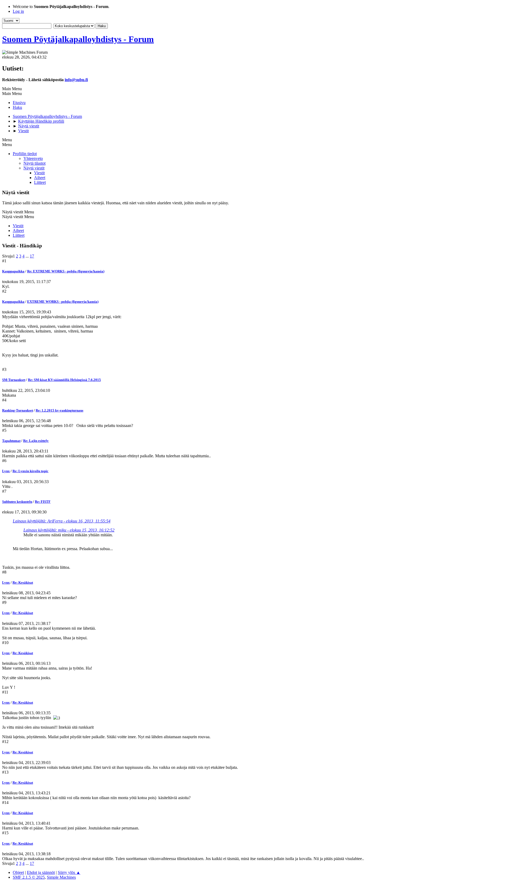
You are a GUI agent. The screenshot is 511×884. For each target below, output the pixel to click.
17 (32, 256)
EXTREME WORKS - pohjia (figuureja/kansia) (62, 302)
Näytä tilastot (34, 163)
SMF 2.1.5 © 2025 (29, 877)
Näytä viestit (33, 168)
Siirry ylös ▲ (69, 872)
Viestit (39, 173)
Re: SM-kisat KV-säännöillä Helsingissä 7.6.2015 (64, 380)
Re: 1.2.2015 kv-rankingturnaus (59, 410)
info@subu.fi (76, 79)
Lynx (6, 471)
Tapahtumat (11, 441)
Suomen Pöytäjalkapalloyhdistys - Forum (78, 39)
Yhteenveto (33, 158)
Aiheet (39, 177)
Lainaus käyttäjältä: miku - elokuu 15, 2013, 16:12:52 (68, 530)
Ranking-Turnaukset (17, 410)
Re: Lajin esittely (36, 441)
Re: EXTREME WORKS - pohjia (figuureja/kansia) (65, 271)
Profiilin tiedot (25, 153)
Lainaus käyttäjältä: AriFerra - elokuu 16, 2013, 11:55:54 (61, 521)
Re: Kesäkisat (23, 582)
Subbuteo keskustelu (17, 502)
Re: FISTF (43, 502)
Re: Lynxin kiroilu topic (30, 471)
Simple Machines (61, 877)
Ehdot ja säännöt (41, 872)
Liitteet (40, 182)
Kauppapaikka (13, 271)
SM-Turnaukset (13, 380)
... (28, 256)
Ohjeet (18, 872)
